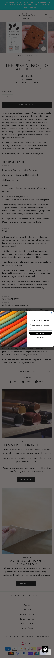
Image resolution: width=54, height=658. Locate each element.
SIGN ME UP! (40, 333)
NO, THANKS (40, 337)
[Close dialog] (52, 313)
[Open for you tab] (45, 649)
